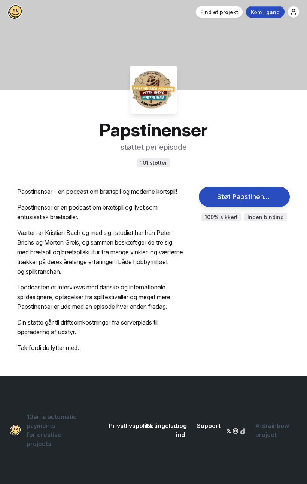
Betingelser (163, 425)
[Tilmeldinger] (294, 12)
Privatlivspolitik (131, 425)
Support (209, 425)
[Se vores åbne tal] (241, 430)
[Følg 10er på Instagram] (234, 430)
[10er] (14, 11)
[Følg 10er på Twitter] (228, 430)
